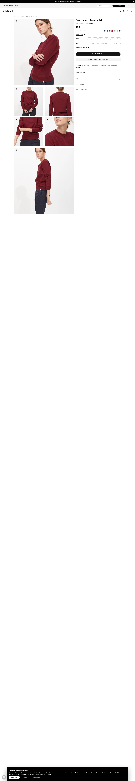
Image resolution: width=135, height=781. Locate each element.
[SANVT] (8, 11)
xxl (118, 38)
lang (115, 43)
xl (112, 38)
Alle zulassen (14, 777)
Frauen (22, 16)
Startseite (16, 16)
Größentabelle (79, 34)
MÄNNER (50, 11)
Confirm (119, 5)
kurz (92, 43)
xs (89, 38)
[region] (67, 1)
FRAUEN (61, 11)
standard (103, 43)
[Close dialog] (89, 758)
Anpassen (25, 777)
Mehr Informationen (80, 72)
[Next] (119, 59)
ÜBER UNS (84, 11)
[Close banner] (133, 1)
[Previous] (77, 59)
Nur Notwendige (36, 777)
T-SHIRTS (72, 11)
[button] (120, 11)
